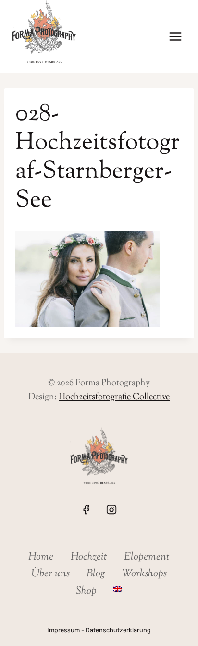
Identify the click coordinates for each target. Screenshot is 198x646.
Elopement (147, 557)
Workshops (144, 574)
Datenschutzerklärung (118, 630)
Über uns (50, 574)
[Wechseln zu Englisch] (118, 589)
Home (40, 557)
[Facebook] (86, 509)
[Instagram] (111, 509)
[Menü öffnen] (175, 37)
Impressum (63, 630)
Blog (96, 574)
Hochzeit (89, 557)
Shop (86, 591)
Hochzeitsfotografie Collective (114, 397)
